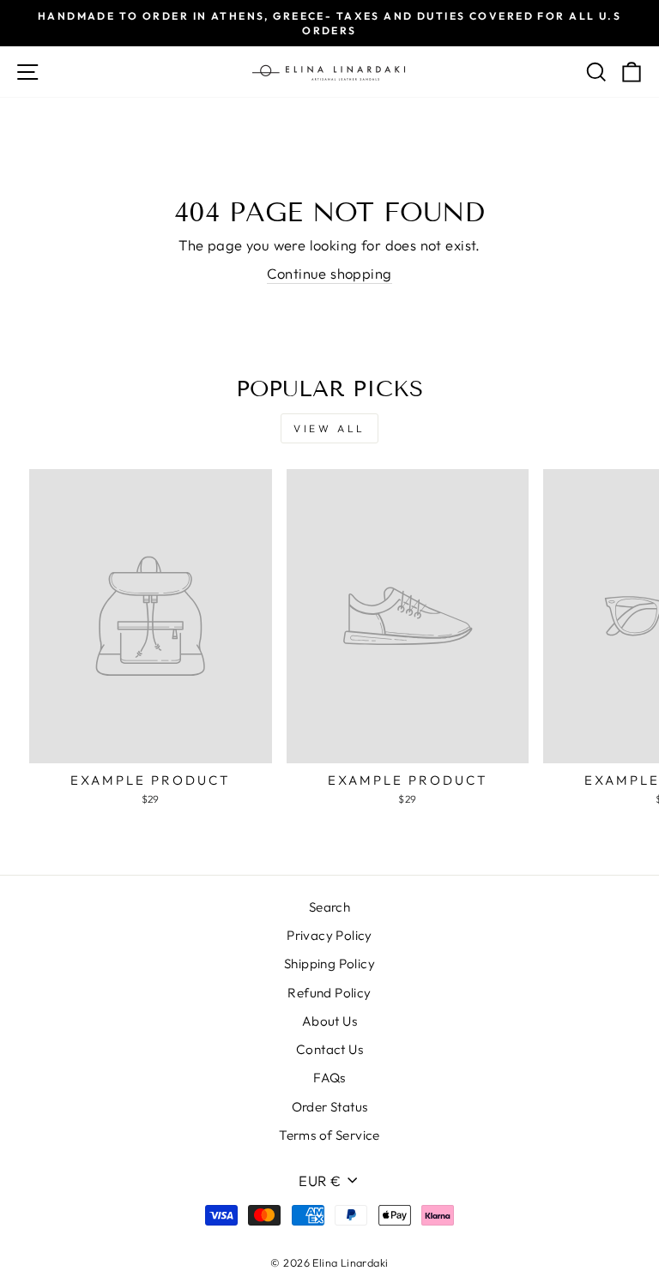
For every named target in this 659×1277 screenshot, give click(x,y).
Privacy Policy (329, 935)
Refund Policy (329, 993)
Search (329, 907)
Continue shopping (329, 273)
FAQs (329, 1077)
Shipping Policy (329, 963)
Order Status (330, 1107)
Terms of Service (329, 1135)
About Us (329, 1021)
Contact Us (329, 1049)
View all (329, 428)
